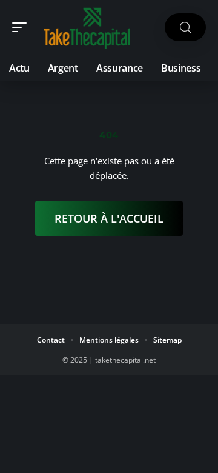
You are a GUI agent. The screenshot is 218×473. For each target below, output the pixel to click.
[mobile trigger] (22, 27)
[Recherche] (185, 27)
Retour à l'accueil (109, 218)
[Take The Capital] (87, 27)
